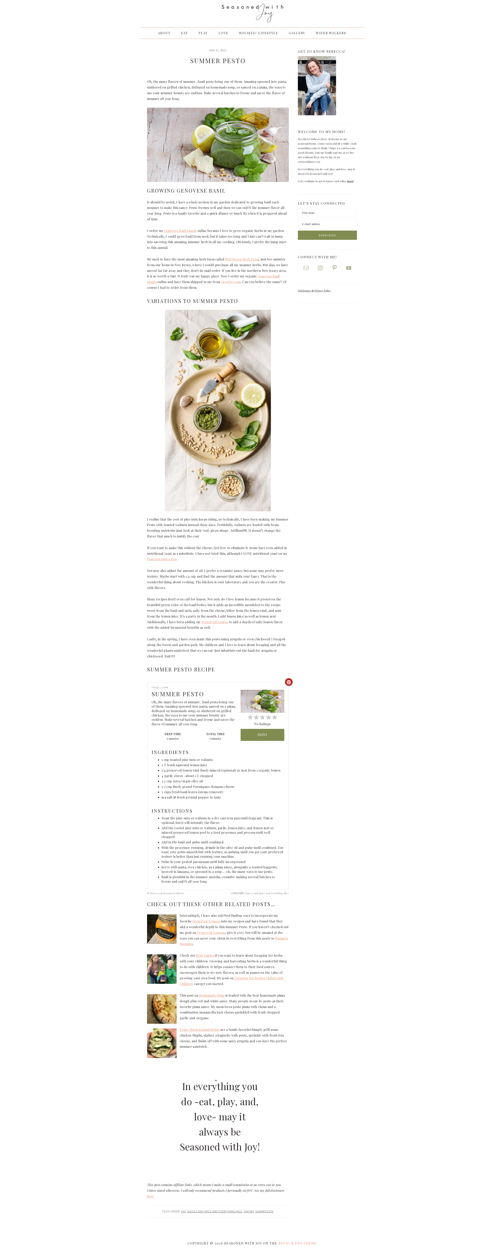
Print (263, 735)
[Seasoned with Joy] (252, 18)
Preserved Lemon (215, 622)
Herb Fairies (205, 955)
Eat (183, 1211)
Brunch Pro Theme (297, 1243)
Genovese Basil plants (180, 231)
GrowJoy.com (231, 282)
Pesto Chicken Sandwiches (200, 1030)
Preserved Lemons (206, 921)
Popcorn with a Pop (162, 559)
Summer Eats (264, 1211)
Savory (249, 1211)
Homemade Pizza (211, 995)
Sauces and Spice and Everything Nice (214, 1211)
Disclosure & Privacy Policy (314, 290)
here (150, 1196)
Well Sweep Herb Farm (242, 259)
